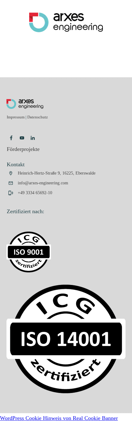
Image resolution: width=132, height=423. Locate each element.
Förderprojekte (23, 149)
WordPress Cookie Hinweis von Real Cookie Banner (59, 418)
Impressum (16, 117)
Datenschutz (37, 117)
